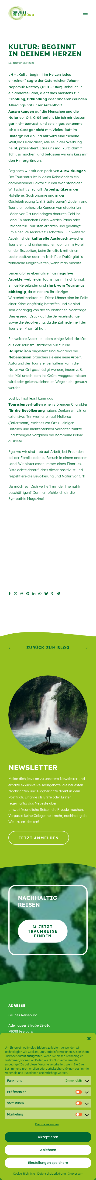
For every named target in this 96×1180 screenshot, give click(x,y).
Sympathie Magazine (25, 498)
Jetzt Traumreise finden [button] (43, 931)
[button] (89, 1038)
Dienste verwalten (47, 1124)
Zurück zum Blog (48, 647)
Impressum (75, 1173)
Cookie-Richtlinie (24, 1173)
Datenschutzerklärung (51, 1173)
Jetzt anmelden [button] (38, 838)
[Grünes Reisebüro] (21, 13)
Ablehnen (48, 1150)
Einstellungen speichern (48, 1162)
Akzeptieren (48, 1137)
